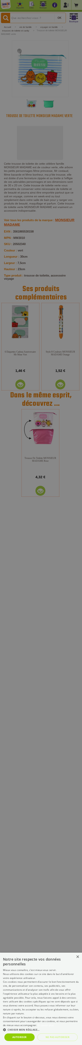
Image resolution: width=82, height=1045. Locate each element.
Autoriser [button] (19, 1037)
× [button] (77, 956)
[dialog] (41, 999)
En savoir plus (46, 1025)
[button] (41, 1029)
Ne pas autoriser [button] (57, 1037)
